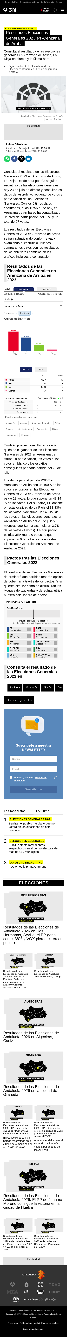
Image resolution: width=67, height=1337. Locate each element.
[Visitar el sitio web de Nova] (54, 1284)
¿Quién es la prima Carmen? (27, 866)
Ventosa (25, 435)
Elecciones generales (19, 700)
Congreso (9, 313)
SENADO (46, 289)
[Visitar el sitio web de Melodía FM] (16, 1299)
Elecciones (33, 883)
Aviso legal (13, 1323)
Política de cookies (50, 1323)
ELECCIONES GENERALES (27, 841)
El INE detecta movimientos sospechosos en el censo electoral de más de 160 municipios (33, 848)
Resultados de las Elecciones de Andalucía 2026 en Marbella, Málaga (47, 974)
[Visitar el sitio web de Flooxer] (51, 1299)
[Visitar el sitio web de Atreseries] (26, 1292)
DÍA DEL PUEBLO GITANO (26, 862)
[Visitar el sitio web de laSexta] (26, 1284)
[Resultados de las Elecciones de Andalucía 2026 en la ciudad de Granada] (33, 1068)
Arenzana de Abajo (41, 423)
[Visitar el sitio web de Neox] (40, 1284)
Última (46, 10)
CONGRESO (23, 289)
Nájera (55, 429)
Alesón (23, 423)
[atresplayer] (55, 10)
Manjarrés (10, 423)
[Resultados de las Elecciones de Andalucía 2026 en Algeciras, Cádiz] (33, 1014)
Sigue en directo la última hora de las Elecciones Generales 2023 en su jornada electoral (32, 69)
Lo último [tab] (42, 811)
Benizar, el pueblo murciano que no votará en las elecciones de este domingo (32, 827)
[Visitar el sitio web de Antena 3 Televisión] (12, 1284)
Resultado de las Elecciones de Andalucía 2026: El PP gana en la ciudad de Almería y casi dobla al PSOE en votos (15, 1128)
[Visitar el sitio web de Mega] (12, 1292)
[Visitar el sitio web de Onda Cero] (40, 1292)
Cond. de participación (33, 1329)
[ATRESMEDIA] (33, 1275)
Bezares (9, 429)
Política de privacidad (30, 1323)
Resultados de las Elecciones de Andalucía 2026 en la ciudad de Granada (31, 1090)
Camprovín (42, 429)
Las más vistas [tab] (15, 811)
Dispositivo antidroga (29, 2)
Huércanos (11, 435)
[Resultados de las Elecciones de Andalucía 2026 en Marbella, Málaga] (49, 961)
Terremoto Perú (12, 2)
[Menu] (63, 10)
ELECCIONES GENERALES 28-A (30, 819)
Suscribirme (33, 789)
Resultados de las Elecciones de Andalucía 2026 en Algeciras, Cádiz (31, 1037)
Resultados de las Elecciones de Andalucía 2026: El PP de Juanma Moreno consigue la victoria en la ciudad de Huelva (32, 1201)
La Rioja (24, 313)
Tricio (57, 423)
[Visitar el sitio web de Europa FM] (54, 1292)
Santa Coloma (25, 429)
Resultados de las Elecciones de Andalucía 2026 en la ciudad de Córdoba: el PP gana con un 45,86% (47, 1241)
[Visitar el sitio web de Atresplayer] (33, 1299)
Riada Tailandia (47, 2)
